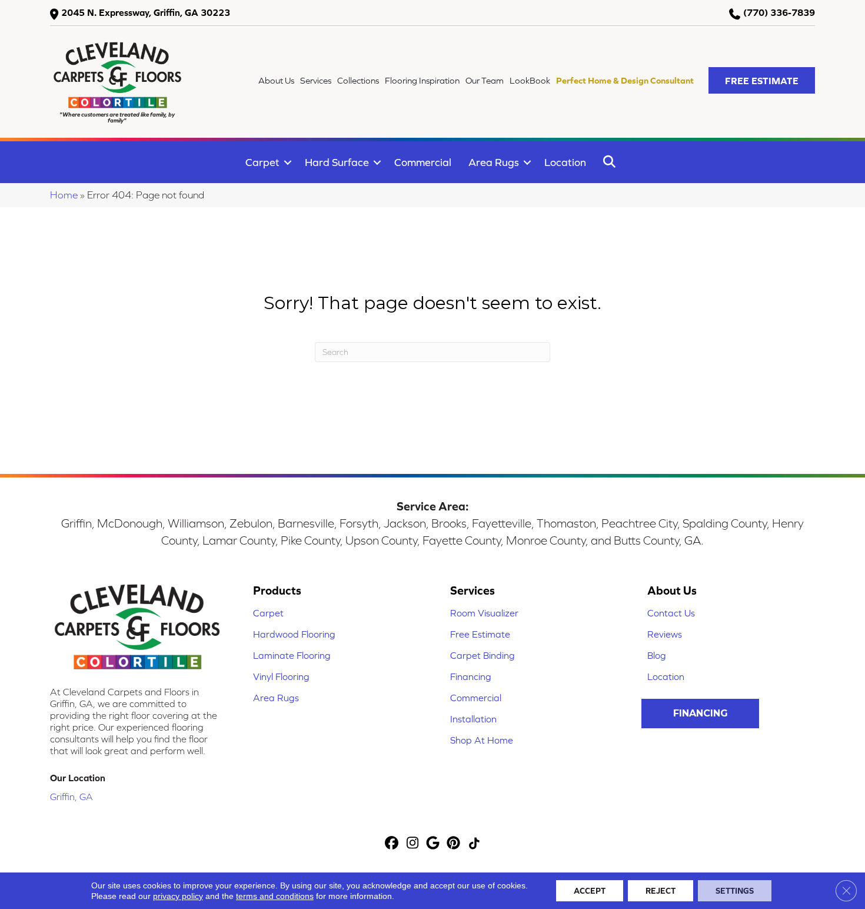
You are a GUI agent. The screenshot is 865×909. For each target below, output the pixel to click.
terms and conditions (275, 896)
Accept (590, 890)
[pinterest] (454, 843)
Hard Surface (337, 162)
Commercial (422, 162)
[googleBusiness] (433, 843)
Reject (661, 890)
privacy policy (178, 896)
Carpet (262, 162)
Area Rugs (493, 162)
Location (565, 162)
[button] (761, 80)
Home (64, 195)
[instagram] (412, 843)
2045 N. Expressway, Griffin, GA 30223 (145, 12)
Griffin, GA (71, 796)
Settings (735, 890)
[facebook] (392, 843)
